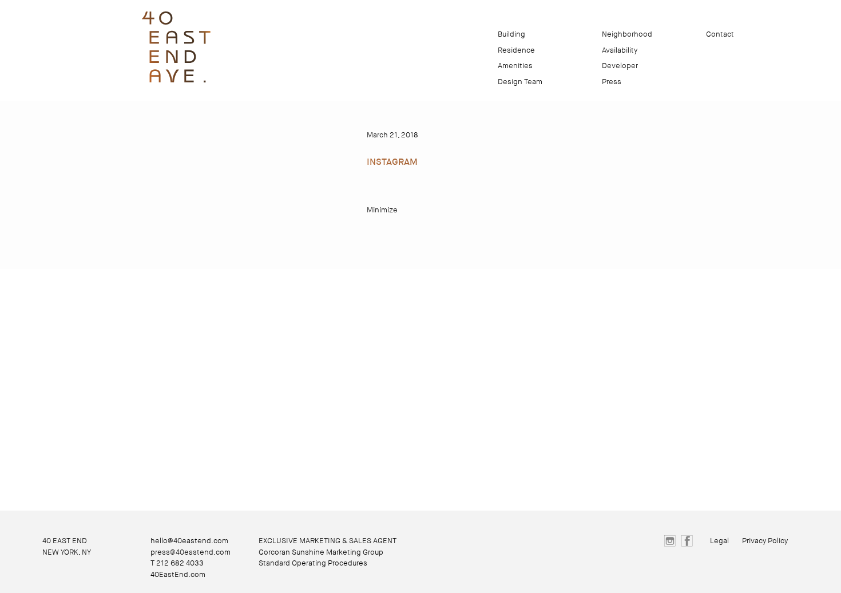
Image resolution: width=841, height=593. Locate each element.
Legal (719, 540)
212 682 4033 (180, 563)
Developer (620, 65)
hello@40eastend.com (189, 540)
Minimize (382, 210)
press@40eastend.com (190, 552)
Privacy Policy (765, 540)
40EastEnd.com (177, 574)
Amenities (515, 65)
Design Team (520, 81)
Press (611, 81)
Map (668, 34)
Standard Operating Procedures (313, 563)
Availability (619, 50)
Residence (516, 50)
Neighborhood (627, 34)
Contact (720, 34)
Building (511, 34)
